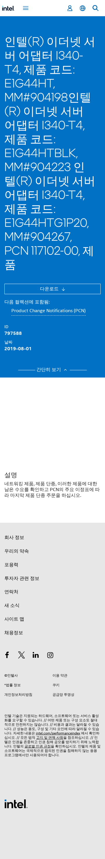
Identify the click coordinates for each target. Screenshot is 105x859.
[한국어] (82, 8)
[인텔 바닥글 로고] (16, 803)
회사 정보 (14, 537)
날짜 (8, 342)
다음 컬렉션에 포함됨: (27, 302)
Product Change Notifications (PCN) (48, 311)
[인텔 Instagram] (50, 656)
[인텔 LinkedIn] (36, 656)
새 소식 (12, 605)
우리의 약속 (16, 551)
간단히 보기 (49, 370)
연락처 (11, 592)
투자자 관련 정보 (21, 578)
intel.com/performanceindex (58, 733)
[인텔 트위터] (22, 656)
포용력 (11, 565)
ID (6, 326)
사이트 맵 (14, 619)
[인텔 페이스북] (7, 656)
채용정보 (13, 633)
